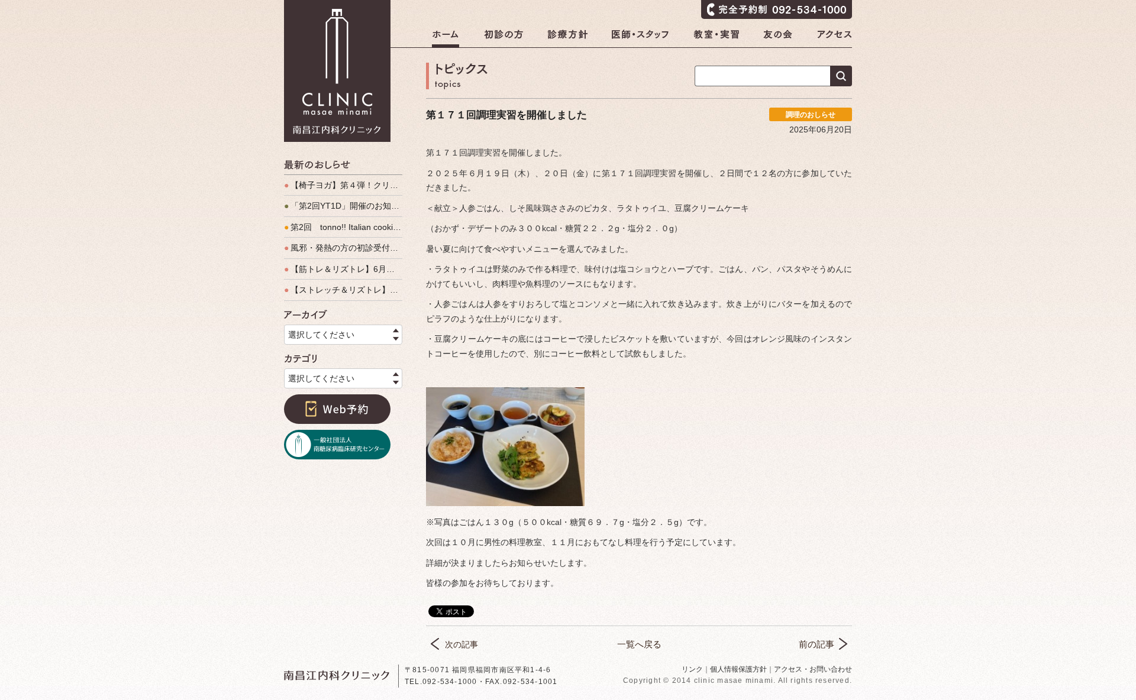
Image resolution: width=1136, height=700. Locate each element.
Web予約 (337, 409)
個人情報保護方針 (738, 669)
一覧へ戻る (639, 644)
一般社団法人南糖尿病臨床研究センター (337, 444)
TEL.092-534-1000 (441, 682)
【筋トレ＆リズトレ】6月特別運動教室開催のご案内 (343, 269)
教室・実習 (716, 38)
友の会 (778, 38)
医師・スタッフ (640, 38)
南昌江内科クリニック (337, 71)
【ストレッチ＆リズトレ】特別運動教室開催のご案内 (343, 289)
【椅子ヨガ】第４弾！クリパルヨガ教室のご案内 (343, 185)
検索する (841, 76)
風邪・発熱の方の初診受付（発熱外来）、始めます (343, 247)
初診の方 (503, 38)
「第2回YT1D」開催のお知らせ (343, 205)
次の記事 (461, 644)
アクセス (834, 38)
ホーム (445, 38)
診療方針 (567, 38)
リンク (692, 669)
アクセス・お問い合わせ (813, 669)
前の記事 (816, 644)
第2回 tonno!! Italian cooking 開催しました (343, 227)
